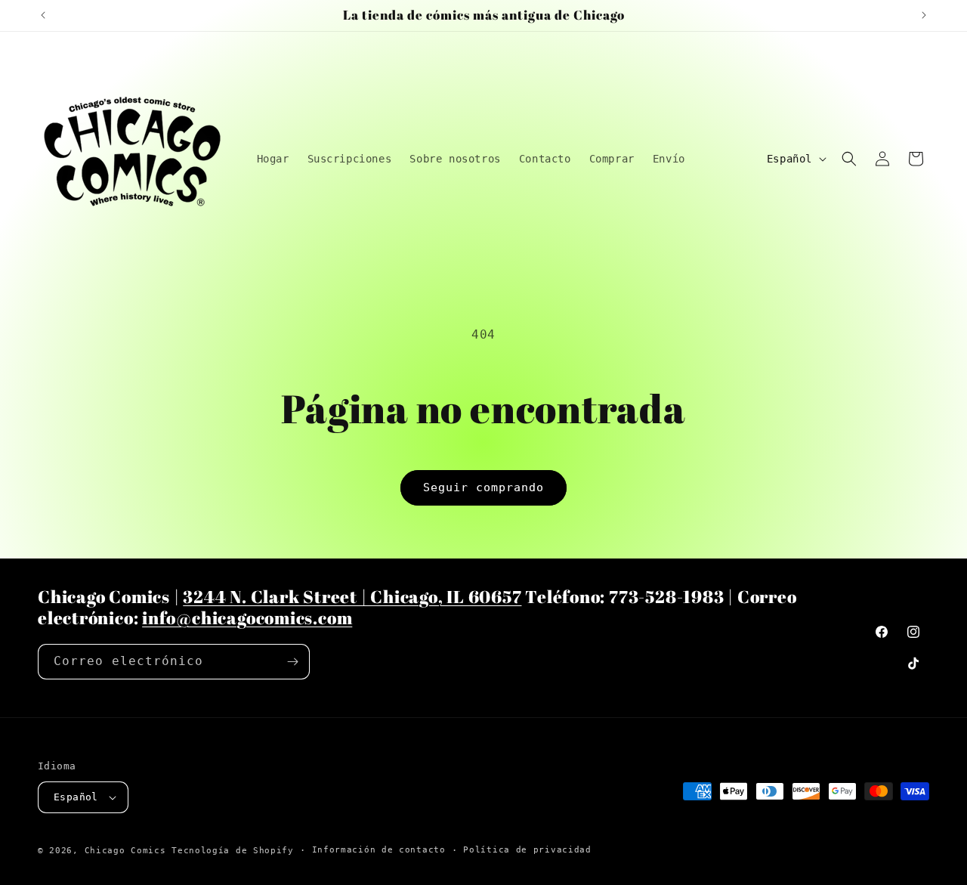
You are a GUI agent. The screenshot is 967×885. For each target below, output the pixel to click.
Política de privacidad (527, 850)
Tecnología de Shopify (232, 851)
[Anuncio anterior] (43, 15)
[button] (849, 158)
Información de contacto (379, 850)
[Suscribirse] (292, 661)
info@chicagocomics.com (247, 617)
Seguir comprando (483, 487)
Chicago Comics (125, 851)
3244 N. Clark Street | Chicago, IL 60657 (352, 596)
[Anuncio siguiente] (924, 15)
